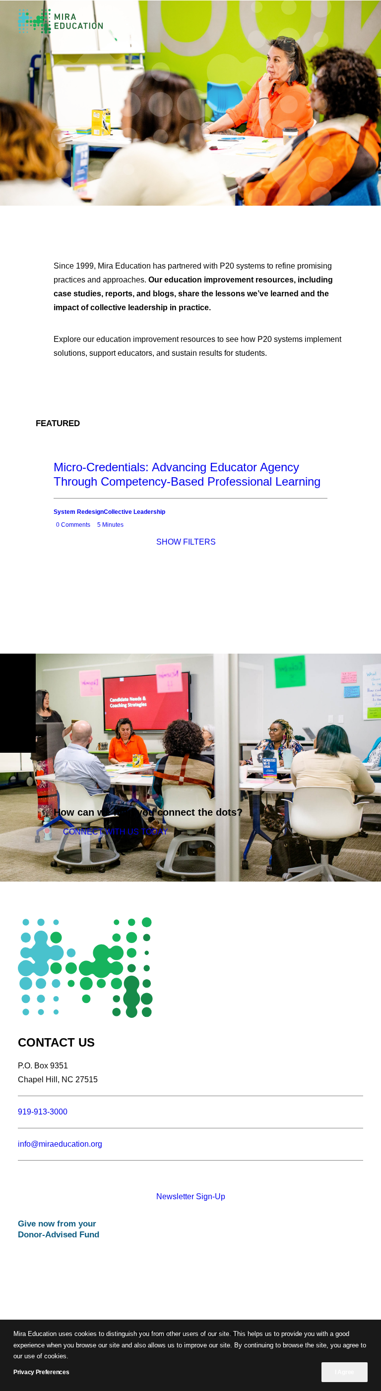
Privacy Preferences (41, 1372)
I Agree (344, 1372)
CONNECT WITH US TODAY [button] (115, 832)
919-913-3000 (42, 1112)
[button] (358, 21)
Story (140, 581)
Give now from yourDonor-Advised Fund (58, 1229)
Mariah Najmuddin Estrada (147, 593)
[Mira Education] (60, 21)
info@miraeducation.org (60, 1144)
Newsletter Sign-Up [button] (190, 1196)
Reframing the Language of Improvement (92, 596)
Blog (154, 581)
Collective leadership (148, 609)
